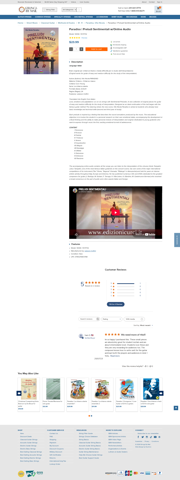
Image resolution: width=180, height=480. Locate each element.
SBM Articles (113, 433)
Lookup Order (55, 464)
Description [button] (77, 62)
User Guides (84, 2)
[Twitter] (142, 437)
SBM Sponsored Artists (117, 436)
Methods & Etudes (66, 23)
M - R (80, 23)
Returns (53, 458)
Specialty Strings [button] (63, 17)
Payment (53, 443)
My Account (54, 446)
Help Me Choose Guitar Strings (90, 455)
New (22, 433)
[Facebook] (138, 437)
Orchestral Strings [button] (84, 17)
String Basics (84, 440)
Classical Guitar (48, 23)
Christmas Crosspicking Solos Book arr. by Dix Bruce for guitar (28, 404)
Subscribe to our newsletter (148, 433)
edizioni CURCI (90, 251)
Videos (73, 2)
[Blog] (159, 437)
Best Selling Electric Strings (30, 458)
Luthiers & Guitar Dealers (117, 452)
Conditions (155, 441)
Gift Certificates (55, 455)
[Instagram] (147, 437)
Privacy (147, 441)
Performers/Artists (115, 446)
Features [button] (75, 244)
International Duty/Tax (58, 461)
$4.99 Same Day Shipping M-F (56, 2)
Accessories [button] (103, 17)
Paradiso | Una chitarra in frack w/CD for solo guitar (151, 403)
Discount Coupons (57, 449)
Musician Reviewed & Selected (29, 2)
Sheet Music (32, 23)
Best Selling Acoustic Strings (31, 455)
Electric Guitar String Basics (89, 449)
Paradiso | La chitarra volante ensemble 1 (77, 403)
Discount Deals (26, 436)
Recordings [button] (132, 17)
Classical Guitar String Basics (90, 443)
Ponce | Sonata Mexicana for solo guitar (52, 403)
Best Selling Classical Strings (31, 452)
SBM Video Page (114, 440)
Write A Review (115, 304)
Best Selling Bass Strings (29, 461)
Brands (152, 17)
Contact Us (54, 433)
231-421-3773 (135, 8)
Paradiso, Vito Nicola (95, 23)
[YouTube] (155, 437)
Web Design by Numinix (143, 447)
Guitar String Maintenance (89, 452)
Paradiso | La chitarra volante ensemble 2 (101, 403)
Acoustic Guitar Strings (28, 443)
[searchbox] (87, 319)
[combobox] (111, 319)
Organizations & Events (117, 449)
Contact (152, 2)
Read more (115, 356)
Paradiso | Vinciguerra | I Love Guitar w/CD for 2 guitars (126, 403)
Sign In (159, 2)
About (144, 2)
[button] (158, 11)
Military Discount (56, 452)
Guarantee (138, 441)
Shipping (53, 440)
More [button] (144, 17)
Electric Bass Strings (28, 449)
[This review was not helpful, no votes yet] (150, 366)
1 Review (84, 38)
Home (20, 23)
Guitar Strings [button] (25, 17)
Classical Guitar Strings (28, 440)
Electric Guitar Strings (28, 446)
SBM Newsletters (114, 443)
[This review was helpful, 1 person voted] (146, 366)
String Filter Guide (86, 433)
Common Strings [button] (43, 17)
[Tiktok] (151, 437)
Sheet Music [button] (118, 17)
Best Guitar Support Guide (89, 458)
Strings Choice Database (88, 436)
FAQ (51, 436)
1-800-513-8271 (137, 11)
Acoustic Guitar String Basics (90, 446)
